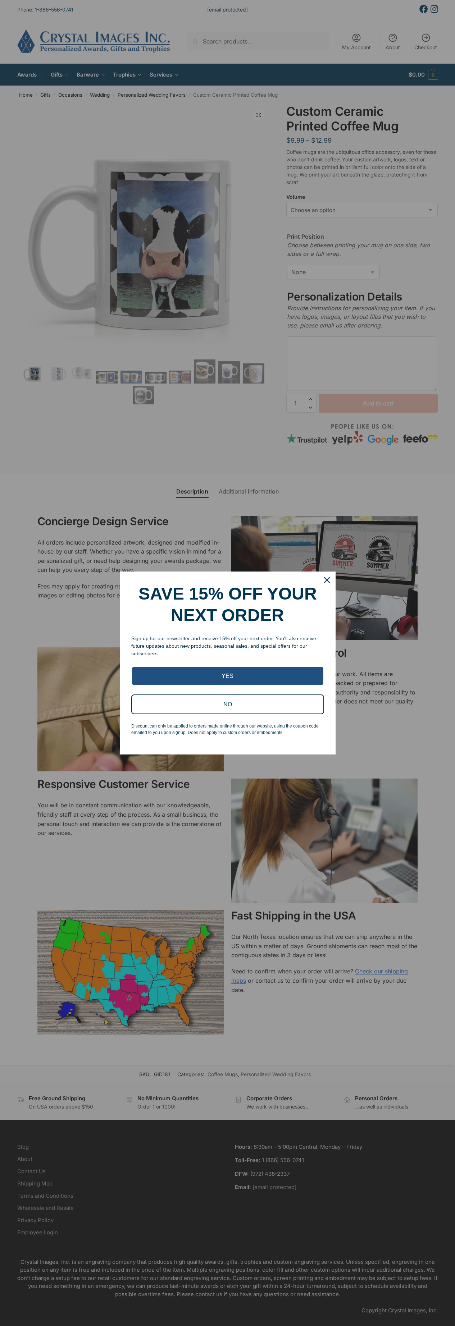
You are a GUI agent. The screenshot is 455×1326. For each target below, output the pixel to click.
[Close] (327, 580)
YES (227, 676)
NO (227, 704)
